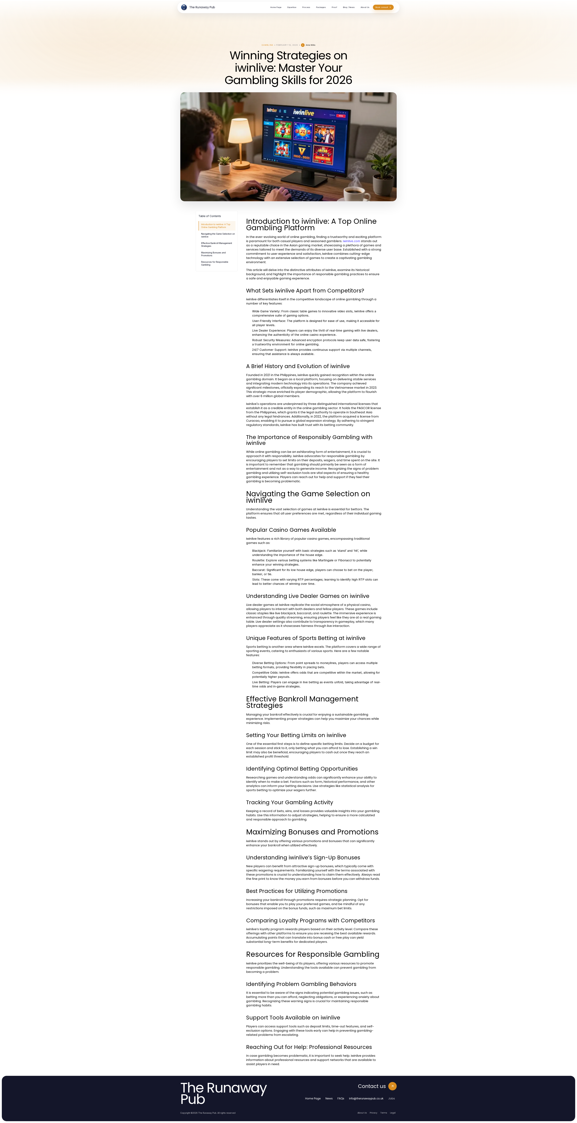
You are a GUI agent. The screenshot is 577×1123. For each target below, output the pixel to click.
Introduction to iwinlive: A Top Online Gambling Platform (215, 225)
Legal (392, 1112)
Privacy (373, 1112)
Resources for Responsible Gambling (214, 263)
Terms (383, 1112)
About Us (362, 1112)
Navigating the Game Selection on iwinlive (218, 235)
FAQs (340, 1098)
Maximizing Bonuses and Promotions (213, 254)
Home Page (313, 1098)
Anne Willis (310, 45)
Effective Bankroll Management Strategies (216, 244)
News (329, 1098)
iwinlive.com (351, 241)
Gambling (267, 45)
